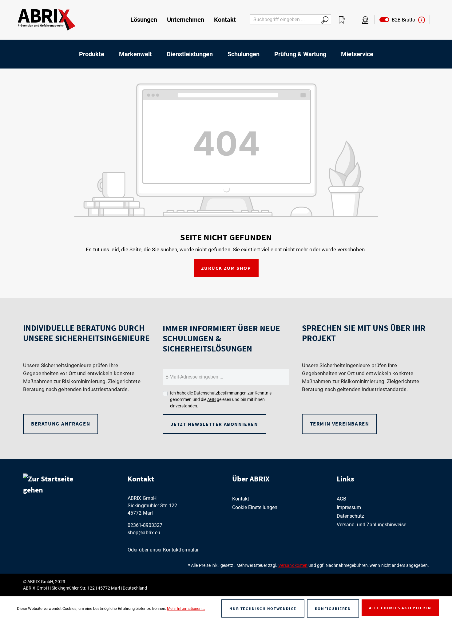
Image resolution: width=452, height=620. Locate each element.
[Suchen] (325, 19)
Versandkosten (292, 565)
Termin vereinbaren (339, 423)
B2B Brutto (402, 19)
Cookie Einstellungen (254, 507)
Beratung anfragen (60, 423)
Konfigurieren (333, 608)
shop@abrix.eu (144, 533)
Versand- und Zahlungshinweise (371, 525)
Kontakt (240, 499)
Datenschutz (350, 516)
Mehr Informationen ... (186, 608)
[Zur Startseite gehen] (46, 19)
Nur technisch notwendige (262, 608)
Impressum (349, 507)
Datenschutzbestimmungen (220, 392)
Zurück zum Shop (226, 268)
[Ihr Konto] (365, 20)
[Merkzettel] (342, 20)
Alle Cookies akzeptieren (400, 607)
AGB (211, 399)
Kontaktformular (180, 550)
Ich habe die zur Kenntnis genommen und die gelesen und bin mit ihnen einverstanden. (221, 399)
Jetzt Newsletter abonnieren (214, 424)
